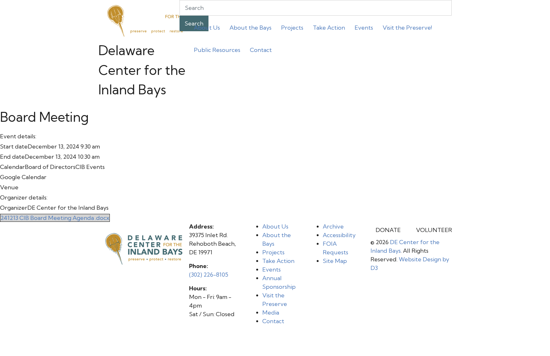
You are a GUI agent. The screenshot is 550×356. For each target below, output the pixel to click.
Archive (333, 226)
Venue (9, 187)
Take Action (329, 27)
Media (270, 312)
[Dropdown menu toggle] (194, 39)
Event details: (18, 136)
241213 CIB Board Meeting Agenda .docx (54, 218)
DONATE (388, 230)
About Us (207, 27)
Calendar (12, 167)
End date (12, 156)
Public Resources (217, 50)
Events (364, 27)
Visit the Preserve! (407, 27)
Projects (292, 27)
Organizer (13, 207)
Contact (261, 50)
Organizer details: (23, 197)
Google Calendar (23, 177)
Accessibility (339, 235)
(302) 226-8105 (208, 274)
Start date (14, 146)
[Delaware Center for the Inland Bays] (146, 20)
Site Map (335, 261)
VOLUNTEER (434, 230)
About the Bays (250, 27)
